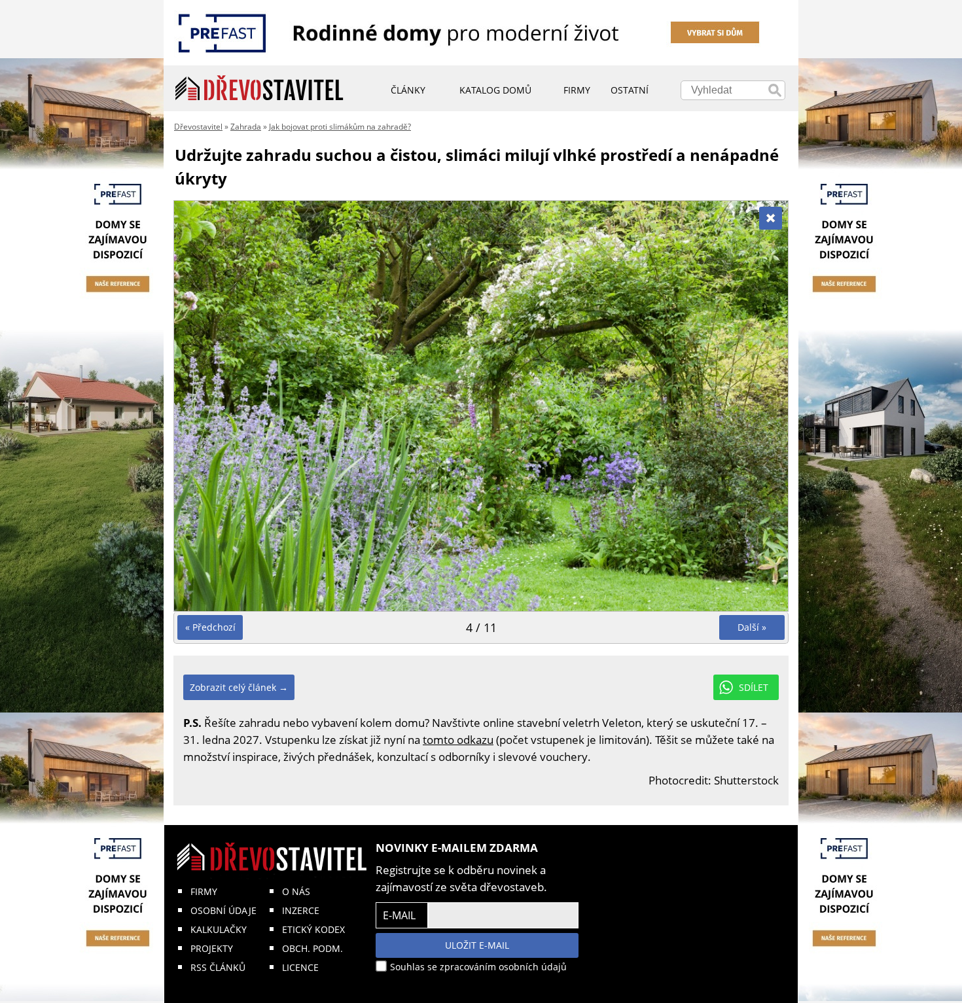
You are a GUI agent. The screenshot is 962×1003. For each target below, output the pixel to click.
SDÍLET (753, 687)
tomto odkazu (458, 739)
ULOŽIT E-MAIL (477, 945)
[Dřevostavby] (259, 88)
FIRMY (203, 891)
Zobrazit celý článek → (239, 687)
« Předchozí (210, 627)
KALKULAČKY (218, 929)
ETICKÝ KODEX (313, 929)
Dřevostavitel (198, 126)
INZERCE (300, 910)
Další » (752, 627)
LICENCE (300, 967)
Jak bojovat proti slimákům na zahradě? (340, 126)
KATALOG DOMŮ (495, 90)
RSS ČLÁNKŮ (217, 967)
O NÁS (296, 891)
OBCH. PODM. (312, 948)
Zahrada (245, 126)
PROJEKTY (211, 948)
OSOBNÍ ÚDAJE (223, 910)
